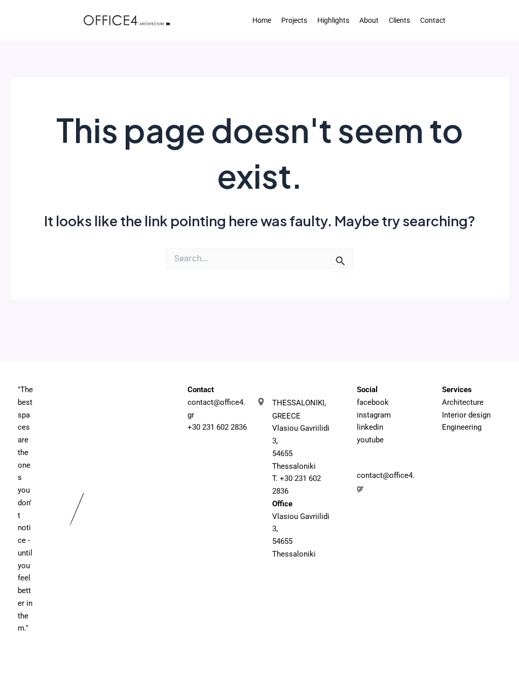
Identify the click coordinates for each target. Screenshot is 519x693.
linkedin (370, 427)
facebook (373, 402)
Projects (294, 20)
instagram (374, 415)
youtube (370, 439)
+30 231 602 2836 (217, 427)
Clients (399, 20)
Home (261, 20)
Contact (433, 20)
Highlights (333, 20)
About (369, 20)
